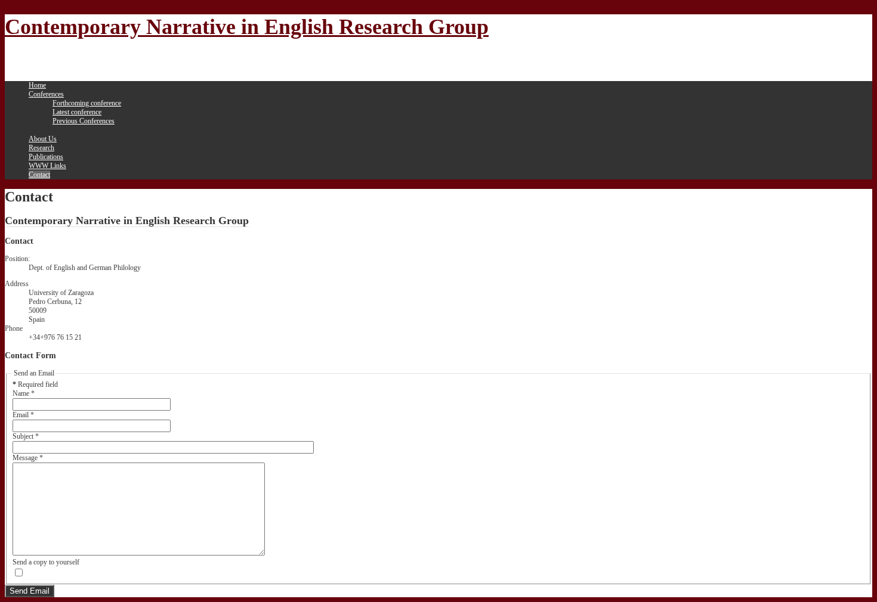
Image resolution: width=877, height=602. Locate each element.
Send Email (30, 591)
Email (23, 415)
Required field (35, 384)
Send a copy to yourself (46, 562)
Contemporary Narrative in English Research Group (247, 27)
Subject (26, 436)
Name (24, 393)
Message (28, 458)
